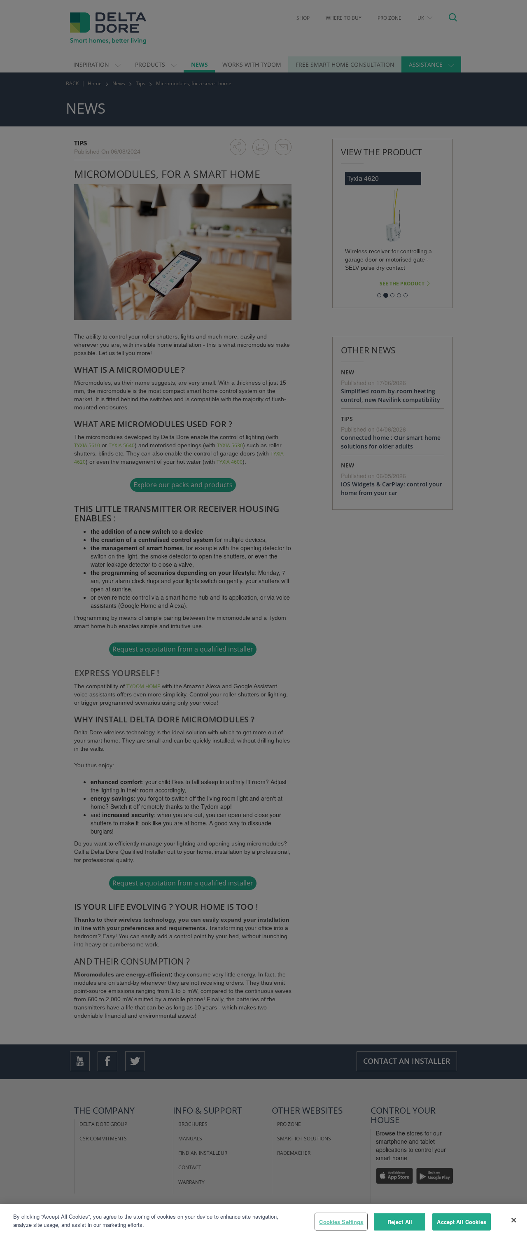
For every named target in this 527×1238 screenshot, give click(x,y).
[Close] (514, 1220)
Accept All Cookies (461, 1222)
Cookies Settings (341, 1222)
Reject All (399, 1222)
